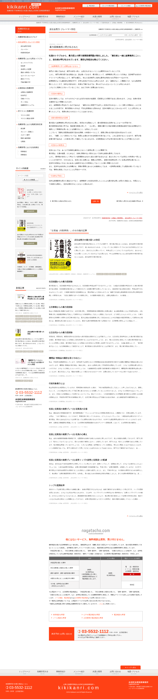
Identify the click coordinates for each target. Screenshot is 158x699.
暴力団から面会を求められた (62, 201)
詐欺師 (40, 318)
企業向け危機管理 (65, 274)
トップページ (24, 18)
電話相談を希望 (119, 615)
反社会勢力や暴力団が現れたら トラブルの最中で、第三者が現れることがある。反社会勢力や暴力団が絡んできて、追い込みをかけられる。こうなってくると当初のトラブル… (30, 342)
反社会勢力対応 (54, 274)
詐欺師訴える (19, 316)
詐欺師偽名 (39, 321)
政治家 (23, 128)
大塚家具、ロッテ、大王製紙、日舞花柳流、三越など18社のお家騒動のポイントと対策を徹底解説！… (30, 269)
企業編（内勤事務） (117, 218)
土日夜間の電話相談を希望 (93, 618)
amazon (30, 211)
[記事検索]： (93, 35)
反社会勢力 (100, 274)
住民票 (17, 321)
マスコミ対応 (25, 115)
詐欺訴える (23, 321)
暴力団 (106, 274)
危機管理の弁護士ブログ (30, 313)
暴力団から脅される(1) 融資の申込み (128, 201)
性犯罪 (23, 66)
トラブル (118, 274)
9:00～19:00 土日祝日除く (28, 393)
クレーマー (24, 49)
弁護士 (124, 274)
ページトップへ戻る (136, 192)
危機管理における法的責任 (28, 147)
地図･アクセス (133, 18)
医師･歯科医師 (26, 138)
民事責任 (73, 274)
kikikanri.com (79, 687)
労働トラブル (25, 99)
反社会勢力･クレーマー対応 (133, 218)
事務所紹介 (60, 18)
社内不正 (24, 95)
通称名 (35, 318)
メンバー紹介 (79, 18)
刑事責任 (79, 274)
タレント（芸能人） (27, 132)
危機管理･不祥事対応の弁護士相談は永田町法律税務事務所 (28, 8)
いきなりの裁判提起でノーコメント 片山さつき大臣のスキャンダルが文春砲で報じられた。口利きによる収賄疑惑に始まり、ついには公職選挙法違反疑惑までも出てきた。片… (30, 372)
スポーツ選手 (25, 135)
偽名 (31, 318)
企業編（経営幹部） (64, 427)
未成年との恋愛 (26, 69)
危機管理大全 (42, 18)
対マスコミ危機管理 (26, 111)
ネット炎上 (24, 102)
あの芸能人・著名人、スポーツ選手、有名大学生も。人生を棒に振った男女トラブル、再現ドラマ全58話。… (30, 205)
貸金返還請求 (25, 318)
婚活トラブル (25, 79)
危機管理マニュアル (88, 274)
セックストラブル (27, 63)
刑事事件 (112, 274)
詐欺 (33, 321)
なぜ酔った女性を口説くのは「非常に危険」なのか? (34, 194)
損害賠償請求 (33, 316)
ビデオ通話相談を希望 (92, 615)
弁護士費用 (97, 18)
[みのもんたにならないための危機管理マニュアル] (21, 225)
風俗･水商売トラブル (28, 72)
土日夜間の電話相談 (81, 598)
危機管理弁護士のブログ (27, 37)
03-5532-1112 (20, 687)
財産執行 (18, 318)
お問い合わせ (115, 18)
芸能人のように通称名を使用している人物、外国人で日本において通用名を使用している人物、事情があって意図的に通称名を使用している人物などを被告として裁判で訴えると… (30, 307)
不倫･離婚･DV (25, 82)
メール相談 (58, 598)
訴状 (39, 316)
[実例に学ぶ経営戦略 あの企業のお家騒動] (21, 257)
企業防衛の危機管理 (26, 88)
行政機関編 (61, 299)
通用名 (29, 321)
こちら (101, 604)
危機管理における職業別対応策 (30, 124)
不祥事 (30, 380)
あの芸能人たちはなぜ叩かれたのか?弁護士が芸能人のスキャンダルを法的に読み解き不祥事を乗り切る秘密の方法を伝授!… (30, 237)
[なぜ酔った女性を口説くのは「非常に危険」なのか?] (21, 193)
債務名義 (26, 316)
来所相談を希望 (58, 615)
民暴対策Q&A (106, 218)
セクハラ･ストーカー (28, 76)
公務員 (23, 141)
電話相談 (67, 598)
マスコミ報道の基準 (27, 118)
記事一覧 (96, 201)
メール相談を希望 (59, 618)
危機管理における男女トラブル (30, 59)
